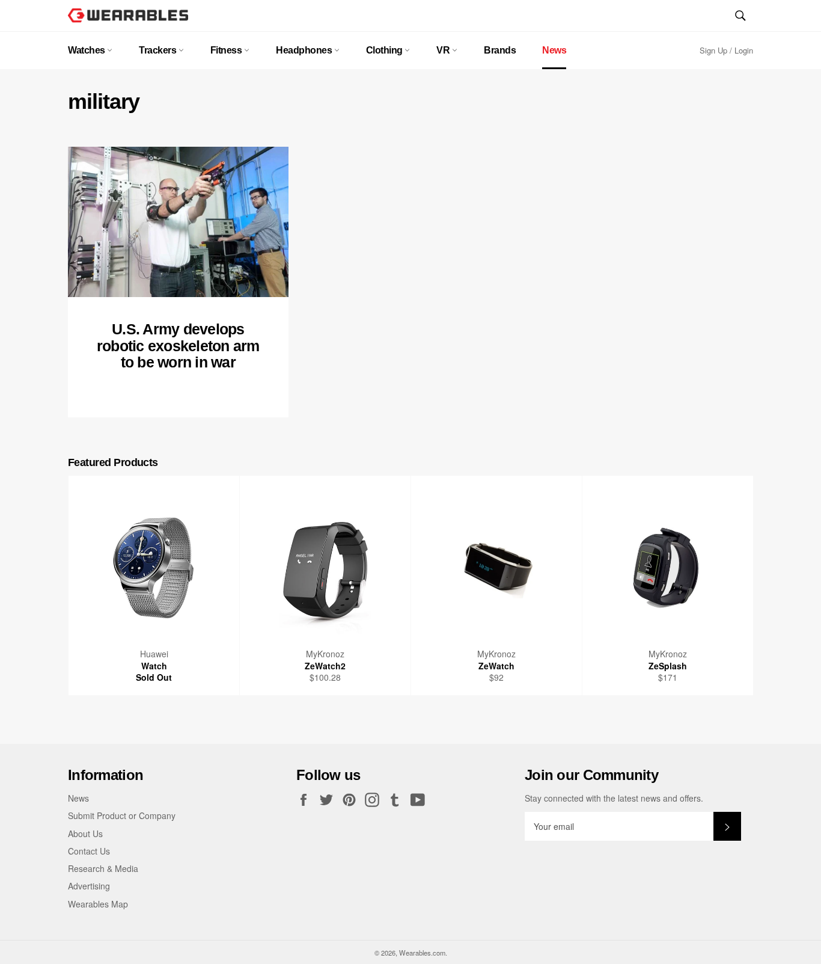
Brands (500, 50)
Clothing (385, 50)
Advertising (89, 886)
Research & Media (103, 868)
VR (444, 50)
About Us (85, 833)
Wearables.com (422, 952)
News (554, 50)
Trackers (159, 50)
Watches (87, 50)
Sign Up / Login (726, 50)
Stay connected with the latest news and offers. (614, 798)
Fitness (227, 50)
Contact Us (89, 851)
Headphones (305, 50)
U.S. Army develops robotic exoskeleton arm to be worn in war (178, 345)
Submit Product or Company (121, 815)
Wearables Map (98, 904)
